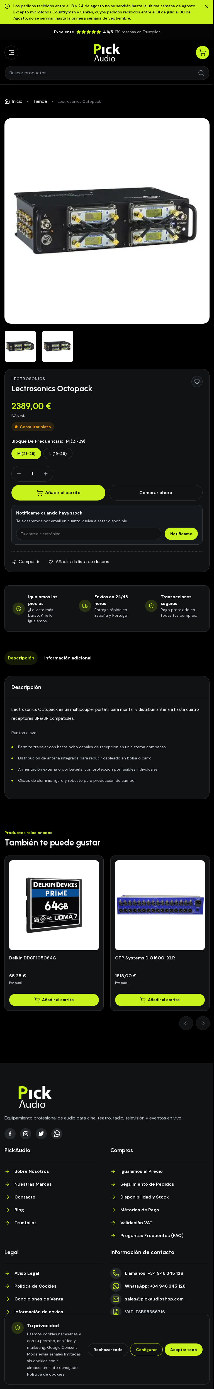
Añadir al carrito (63, 492)
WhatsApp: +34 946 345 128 (155, 1286)
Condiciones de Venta (38, 1299)
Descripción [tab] (21, 658)
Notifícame (181, 533)
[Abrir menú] (11, 52)
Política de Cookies (35, 1286)
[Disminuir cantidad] (19, 473)
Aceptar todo (183, 1349)
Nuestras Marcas (33, 1184)
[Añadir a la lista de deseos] (197, 381)
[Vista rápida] (60, 948)
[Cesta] (202, 52)
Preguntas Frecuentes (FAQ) (152, 1235)
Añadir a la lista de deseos (82, 561)
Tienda (40, 101)
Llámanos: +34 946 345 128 (154, 1273)
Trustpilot (25, 1223)
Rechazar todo (108, 1349)
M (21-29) (26, 453)
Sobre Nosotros (31, 1171)
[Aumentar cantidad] (45, 473)
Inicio (17, 101)
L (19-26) (58, 453)
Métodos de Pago (139, 1210)
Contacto (24, 1197)
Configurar (146, 1349)
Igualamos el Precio (141, 1171)
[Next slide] (203, 1023)
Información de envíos (38, 1312)
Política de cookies (46, 1374)
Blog (19, 1210)
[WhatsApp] (56, 1133)
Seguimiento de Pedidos (147, 1184)
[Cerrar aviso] (207, 7)
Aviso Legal (26, 1273)
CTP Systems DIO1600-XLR (145, 958)
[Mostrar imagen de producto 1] (20, 346)
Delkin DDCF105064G (32, 958)
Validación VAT (136, 1223)
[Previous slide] (186, 1023)
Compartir (29, 561)
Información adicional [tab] (67, 658)
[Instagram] (25, 1133)
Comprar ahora (155, 492)
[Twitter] (41, 1133)
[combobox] (103, 73)
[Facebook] (10, 1133)
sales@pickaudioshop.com (154, 1299)
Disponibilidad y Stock (144, 1197)
